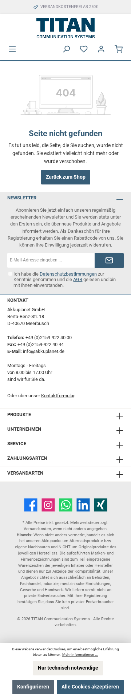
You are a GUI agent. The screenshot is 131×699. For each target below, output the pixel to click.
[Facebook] (31, 505)
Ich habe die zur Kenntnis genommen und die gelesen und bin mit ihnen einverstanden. (64, 279)
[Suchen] (66, 49)
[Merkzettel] (83, 49)
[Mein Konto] (101, 49)
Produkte (19, 414)
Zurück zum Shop (66, 177)
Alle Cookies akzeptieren (90, 687)
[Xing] (100, 505)
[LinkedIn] (83, 505)
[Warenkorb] (118, 49)
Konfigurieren (33, 687)
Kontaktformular (57, 395)
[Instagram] (48, 505)
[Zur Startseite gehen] (65, 28)
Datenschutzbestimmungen (68, 274)
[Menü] (12, 49)
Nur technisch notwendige (68, 668)
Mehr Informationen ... (80, 655)
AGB (77, 279)
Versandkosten (37, 529)
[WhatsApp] (65, 505)
